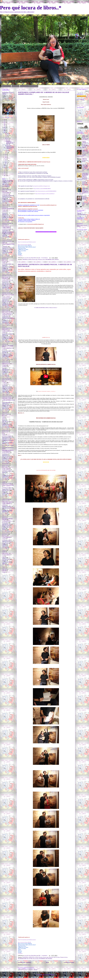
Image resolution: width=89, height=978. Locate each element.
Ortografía (4, 480)
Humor (3, 368)
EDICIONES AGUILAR (6, 275)
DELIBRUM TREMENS (6, 256)
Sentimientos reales (6, 540)
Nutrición (4, 472)
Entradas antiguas (69, 962)
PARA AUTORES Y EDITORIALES (29, 86)
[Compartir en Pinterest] (57, 257)
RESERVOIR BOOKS (6, 532)
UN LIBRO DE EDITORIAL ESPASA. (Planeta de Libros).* (46, 307)
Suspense (4, 550)
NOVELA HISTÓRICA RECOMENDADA (6, 463)
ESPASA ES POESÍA (6, 337)
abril (6, 159)
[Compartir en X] (54, 257)
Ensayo (3, 326)
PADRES (4, 482)
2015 (5, 169)
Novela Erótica (5, 455)
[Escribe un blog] (53, 257)
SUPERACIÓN (5, 547)
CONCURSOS (25, 259)
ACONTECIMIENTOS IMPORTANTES (6, 186)
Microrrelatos (5, 411)
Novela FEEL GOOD (6, 458)
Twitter (19, 252)
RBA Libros (4, 515)
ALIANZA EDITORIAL (6, 201)
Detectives (4, 259)
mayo (6, 157)
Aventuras (4, 210)
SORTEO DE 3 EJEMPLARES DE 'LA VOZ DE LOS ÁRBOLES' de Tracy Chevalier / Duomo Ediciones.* (83, 153)
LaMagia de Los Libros (23, 249)
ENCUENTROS (25, 957)
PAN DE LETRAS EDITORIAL (8, 485)
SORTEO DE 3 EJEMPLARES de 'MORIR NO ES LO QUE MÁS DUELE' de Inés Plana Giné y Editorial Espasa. (83, 168)
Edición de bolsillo (6, 274)
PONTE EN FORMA (6, 499)
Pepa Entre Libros (22, 248)
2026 (5, 119)
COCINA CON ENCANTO (7, 241)
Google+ (20, 254)
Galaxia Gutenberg (6, 354)
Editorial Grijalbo (5, 298)
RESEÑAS (50, 958)
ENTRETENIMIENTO (6, 328)
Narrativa (41, 957)
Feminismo (4, 344)
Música (3, 418)
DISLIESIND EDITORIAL (7, 264)
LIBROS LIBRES (5, 392)
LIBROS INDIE (5, 391)
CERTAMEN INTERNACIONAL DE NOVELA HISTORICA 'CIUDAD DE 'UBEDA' (8, 233)
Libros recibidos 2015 (6, 395)
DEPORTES (4, 258)
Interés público (5, 372)
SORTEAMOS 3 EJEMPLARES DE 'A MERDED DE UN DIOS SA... (10, 143)
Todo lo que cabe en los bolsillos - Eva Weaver (85, 160)
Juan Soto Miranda (6, 378)
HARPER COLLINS (6, 363)
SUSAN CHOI (5, 548)
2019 (5, 130)
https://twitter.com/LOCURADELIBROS (42, 188)
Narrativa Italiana (5, 430)
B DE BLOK (4, 211)
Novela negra (34, 259)
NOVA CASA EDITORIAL (7, 437)
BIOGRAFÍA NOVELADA (7, 220)
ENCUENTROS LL (5, 322)
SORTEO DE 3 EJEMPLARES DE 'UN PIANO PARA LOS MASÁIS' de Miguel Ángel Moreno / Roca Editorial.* (82, 176)
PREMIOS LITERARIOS (7, 506)
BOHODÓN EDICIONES (7, 223)
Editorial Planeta (5, 308)
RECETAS (4, 517)
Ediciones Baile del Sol (7, 280)
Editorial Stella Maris (6, 311)
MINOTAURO (4, 412)
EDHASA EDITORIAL (6, 272)
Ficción (3, 349)
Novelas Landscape (6, 469)
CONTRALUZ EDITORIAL (7, 248)
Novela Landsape (5, 465)
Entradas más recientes (24, 962)
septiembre (7, 138)
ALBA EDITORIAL (5, 192)
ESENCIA (4, 332)
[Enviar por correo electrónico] (52, 257)
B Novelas (4, 213)
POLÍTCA (4, 496)
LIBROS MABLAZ (5, 394)
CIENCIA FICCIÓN (5, 236)
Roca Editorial (5, 534)
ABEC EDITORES (5, 184)
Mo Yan (3, 415)
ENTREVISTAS (32, 957)
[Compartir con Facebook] (55, 257)
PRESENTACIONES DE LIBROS (8, 508)
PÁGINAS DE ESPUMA (6, 483)
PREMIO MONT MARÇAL (7, 502)
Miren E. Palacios (5, 414)
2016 (5, 167)
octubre (6, 136)
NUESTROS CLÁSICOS (7, 471)
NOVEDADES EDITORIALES (8, 440)
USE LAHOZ (4, 564)
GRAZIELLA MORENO (6, 359)
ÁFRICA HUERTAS (6, 189)
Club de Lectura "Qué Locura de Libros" (27, 247)
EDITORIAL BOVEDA (6, 293)
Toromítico (4, 560)
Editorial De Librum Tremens (8, 294)
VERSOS (4, 567)
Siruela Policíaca (5, 543)
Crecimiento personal (6, 249)
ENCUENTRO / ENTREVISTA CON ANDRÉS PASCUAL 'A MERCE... (9, 147)
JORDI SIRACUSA (5, 376)
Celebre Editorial (5, 230)
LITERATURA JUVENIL (6, 398)
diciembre (7, 133)
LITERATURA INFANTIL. (7, 397)
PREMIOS (4, 505)
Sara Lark (4, 538)
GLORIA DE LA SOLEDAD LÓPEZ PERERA (7, 356)
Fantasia (4, 339)
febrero (6, 162)
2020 (5, 129)
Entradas (80, 101)
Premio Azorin (5, 500)
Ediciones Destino (6, 283)
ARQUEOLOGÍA (5, 205)
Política (3, 497)
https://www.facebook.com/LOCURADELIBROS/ (45, 191)
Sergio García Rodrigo (6, 541)
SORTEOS (56, 259)
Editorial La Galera (6, 301)
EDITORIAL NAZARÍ (6, 304)
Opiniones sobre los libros (54, 957)
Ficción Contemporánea (7, 351)
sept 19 (7, 139)
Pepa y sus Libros (22, 250)
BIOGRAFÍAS (5, 221)
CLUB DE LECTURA (6, 239)
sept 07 (7, 150)
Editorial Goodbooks (6, 297)
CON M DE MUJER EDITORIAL (8, 244)
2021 (5, 127)
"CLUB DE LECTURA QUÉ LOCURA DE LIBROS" (7, 181)
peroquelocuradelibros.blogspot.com (41, 186)
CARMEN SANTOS (6, 227)
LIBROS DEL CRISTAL (6, 388)
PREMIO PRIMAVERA (6, 503)
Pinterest (20, 253)
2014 (5, 170)
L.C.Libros (4, 382)
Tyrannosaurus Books (6, 562)
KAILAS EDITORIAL (6, 379)
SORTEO (4, 544)
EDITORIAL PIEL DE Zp (7, 307)
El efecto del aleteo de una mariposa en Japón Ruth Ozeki (8, 318)
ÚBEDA (3, 563)
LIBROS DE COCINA (6, 387)
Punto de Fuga (5, 514)
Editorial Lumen (5, 303)
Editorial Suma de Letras (7, 313)
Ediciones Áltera (5, 277)
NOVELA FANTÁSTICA (6, 457)
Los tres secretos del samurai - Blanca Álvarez (85, 183)
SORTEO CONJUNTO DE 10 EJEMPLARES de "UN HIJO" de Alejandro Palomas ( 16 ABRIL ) (83, 145)
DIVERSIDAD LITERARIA (7, 267)
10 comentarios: (44, 257)
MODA (3, 417)
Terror (3, 556)
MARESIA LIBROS (6, 405)
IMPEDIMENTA (5, 369)
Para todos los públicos (7, 487)
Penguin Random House (7, 489)
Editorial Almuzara (6, 290)
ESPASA (30, 259)
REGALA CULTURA (6, 525)
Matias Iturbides (5, 409)
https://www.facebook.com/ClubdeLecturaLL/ (27, 242)
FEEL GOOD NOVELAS (7, 341)
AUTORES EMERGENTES (7, 208)
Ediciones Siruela (5, 288)
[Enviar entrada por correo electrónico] (50, 257)
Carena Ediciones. (6, 226)
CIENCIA (4, 235)
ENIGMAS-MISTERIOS (6, 325)
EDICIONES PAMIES (6, 287)
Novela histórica (5, 461)
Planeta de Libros (41, 259)
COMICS (4, 242)
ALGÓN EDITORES (6, 200)
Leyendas (4, 385)
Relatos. (4, 528)
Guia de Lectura (5, 362)
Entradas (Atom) (27, 964)
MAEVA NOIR (5, 404)
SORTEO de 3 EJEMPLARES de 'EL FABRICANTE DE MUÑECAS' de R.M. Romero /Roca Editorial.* (83, 191)
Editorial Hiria (5, 300)
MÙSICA (4, 420)
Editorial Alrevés (5, 291)
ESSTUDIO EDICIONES (7, 338)
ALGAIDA (4, 198)
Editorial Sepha (5, 310)
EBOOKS (4, 271)
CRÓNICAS (4, 251)
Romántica (4, 535)
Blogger (52, 974)
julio (6, 154)
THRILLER (4, 557)
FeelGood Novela (5, 342)
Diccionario (4, 261)
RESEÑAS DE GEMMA (6, 531)
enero (6, 163)
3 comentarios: (44, 955)
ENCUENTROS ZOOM (6, 323)
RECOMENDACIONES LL (7, 521)
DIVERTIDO (4, 268)
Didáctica (4, 262)
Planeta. (4, 492)
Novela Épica (5, 454)
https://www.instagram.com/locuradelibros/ (44, 193)
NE (2, 433)
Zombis (3, 572)
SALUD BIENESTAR (6, 537)
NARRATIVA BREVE (6, 424)
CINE (3, 238)
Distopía (4, 265)
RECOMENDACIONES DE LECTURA (25, 958)
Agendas (4, 191)
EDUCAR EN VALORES (7, 314)
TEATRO (4, 551)
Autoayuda (4, 207)
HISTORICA (4, 366)
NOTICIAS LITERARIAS (7, 436)
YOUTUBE (4, 570)
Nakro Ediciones (5, 421)
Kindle (3, 381)
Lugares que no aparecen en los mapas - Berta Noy (85, 204)
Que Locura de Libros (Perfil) (24, 244)
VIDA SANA (4, 569)
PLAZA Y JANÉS (5, 493)
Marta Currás (4, 408)
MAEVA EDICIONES (6, 402)
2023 (5, 124)
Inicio (47, 962)
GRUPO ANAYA (5, 360)
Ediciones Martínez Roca (7, 284)
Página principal (6, 86)
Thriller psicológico (6, 559)
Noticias (4, 434)
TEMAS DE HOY (5, 553)
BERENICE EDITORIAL (6, 217)
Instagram (20, 255)
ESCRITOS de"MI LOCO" (7, 331)
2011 (5, 175)
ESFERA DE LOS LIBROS (7, 334)
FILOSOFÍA (4, 352)
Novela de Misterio (6, 452)
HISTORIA (4, 365)
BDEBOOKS (4, 214)
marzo (6, 160)
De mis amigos (5, 255)
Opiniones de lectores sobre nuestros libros (8, 476)
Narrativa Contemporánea (7, 427)
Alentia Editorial (5, 194)
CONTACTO (15, 86)
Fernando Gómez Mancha (7, 348)
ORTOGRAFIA (5, 479)
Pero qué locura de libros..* (30, 7)
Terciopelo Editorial (6, 554)
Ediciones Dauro (5, 281)
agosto (6, 152)
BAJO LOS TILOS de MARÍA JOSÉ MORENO (85, 198)
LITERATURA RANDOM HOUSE (8, 400)
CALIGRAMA (4, 224)
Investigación (5, 375)
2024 (5, 122)
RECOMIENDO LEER (50, 259)
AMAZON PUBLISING (6, 204)
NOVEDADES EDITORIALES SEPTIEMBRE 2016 (8, 451)
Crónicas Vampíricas (6, 252)
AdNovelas (4, 188)
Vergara (3, 566)
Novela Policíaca (5, 468)
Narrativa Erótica (5, 428)
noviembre (7, 135)
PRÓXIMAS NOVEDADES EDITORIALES (7, 511)
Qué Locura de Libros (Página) (25, 245)
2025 (5, 121)
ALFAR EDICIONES (6, 197)
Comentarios (81, 103)
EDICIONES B (5, 278)
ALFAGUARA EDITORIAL (7, 195)
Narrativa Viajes (5, 431)
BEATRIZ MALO (5, 216)
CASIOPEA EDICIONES (7, 229)
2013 (5, 172)
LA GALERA (4, 384)
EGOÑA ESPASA (5, 316)
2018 (5, 132)
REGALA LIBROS (5, 527)
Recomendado (36, 958)
